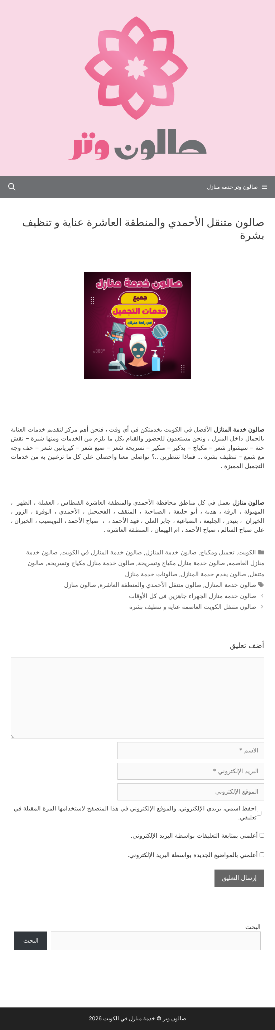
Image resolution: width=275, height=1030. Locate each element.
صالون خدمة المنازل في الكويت (101, 552)
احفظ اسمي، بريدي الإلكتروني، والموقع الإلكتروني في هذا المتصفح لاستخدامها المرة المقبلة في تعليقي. (135, 813)
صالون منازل (80, 584)
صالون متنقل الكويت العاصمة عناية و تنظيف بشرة (192, 606)
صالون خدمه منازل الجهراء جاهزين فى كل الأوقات (192, 596)
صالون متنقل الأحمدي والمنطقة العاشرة (150, 584)
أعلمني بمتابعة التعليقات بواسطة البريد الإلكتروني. (194, 835)
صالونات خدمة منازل (151, 574)
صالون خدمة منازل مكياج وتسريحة (181, 563)
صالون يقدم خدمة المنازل (213, 574)
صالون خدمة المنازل (171, 552)
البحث (253, 926)
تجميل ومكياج (217, 552)
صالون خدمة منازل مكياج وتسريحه (90, 563)
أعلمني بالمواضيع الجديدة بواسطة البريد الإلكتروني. (192, 854)
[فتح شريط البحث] (12, 187)
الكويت (247, 552)
